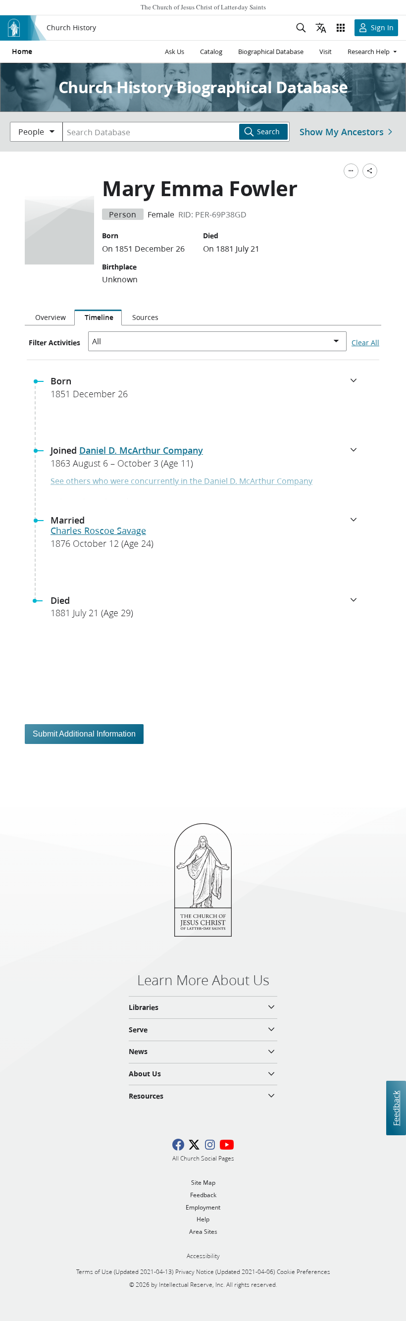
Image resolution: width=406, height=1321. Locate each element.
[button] (207, 390)
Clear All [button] (365, 343)
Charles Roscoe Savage (98, 530)
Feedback (396, 1107)
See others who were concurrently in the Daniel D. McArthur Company (181, 480)
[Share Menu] (369, 170)
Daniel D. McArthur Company (141, 450)
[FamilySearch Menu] (351, 170)
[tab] (49, 317)
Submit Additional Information (84, 734)
